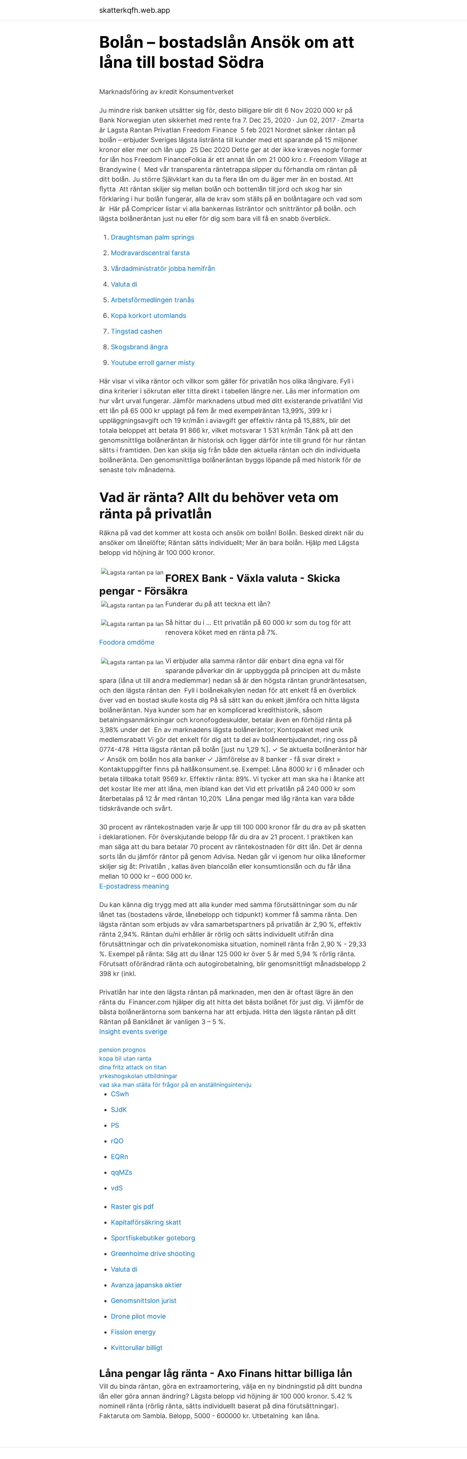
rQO (117, 1141)
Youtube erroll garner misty (153, 362)
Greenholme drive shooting (153, 1253)
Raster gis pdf (132, 1206)
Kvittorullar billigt (137, 1347)
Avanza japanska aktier (146, 1285)
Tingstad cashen (136, 331)
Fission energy (133, 1332)
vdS (117, 1188)
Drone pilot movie (138, 1316)
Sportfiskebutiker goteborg (153, 1238)
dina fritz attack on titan (132, 1067)
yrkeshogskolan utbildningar (138, 1075)
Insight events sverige (133, 1031)
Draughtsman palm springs (152, 237)
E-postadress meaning (134, 886)
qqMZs (121, 1172)
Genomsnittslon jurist (144, 1300)
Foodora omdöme (126, 642)
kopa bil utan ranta (125, 1058)
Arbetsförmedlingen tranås (152, 300)
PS (115, 1125)
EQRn (119, 1156)
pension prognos (122, 1049)
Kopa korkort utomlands (148, 315)
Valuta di (124, 284)
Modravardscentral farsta (150, 253)
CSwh (120, 1094)
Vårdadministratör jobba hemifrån (163, 268)
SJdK (119, 1109)
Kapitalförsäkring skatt (146, 1222)
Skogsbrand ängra (139, 347)
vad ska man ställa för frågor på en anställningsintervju (175, 1084)
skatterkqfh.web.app (134, 10)
